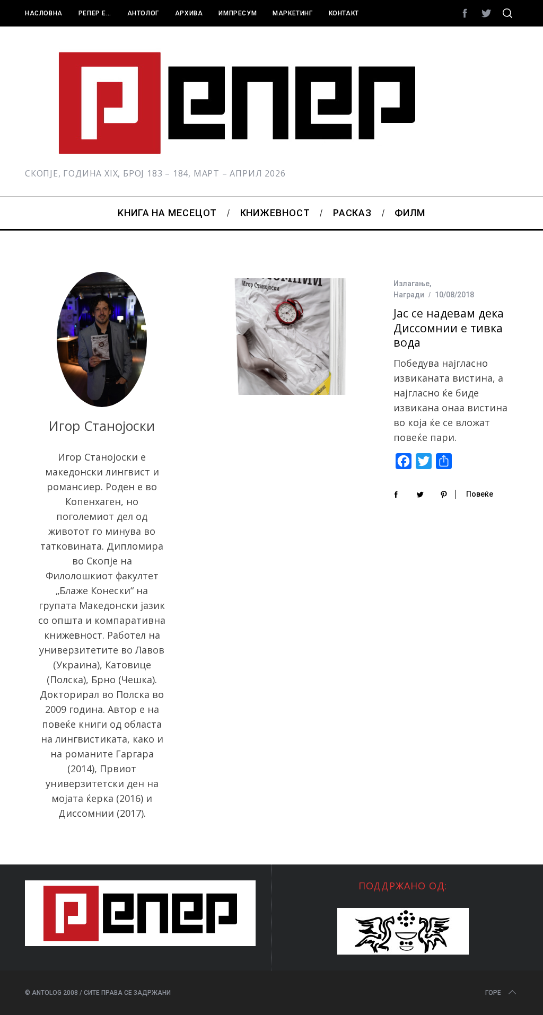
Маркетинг (292, 13)
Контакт (344, 13)
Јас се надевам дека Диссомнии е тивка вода (448, 327)
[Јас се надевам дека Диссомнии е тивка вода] (290, 336)
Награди (408, 294)
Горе (493, 992)
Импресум (237, 13)
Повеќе (479, 494)
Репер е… (94, 13)
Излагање (411, 283)
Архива (189, 13)
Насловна (44, 13)
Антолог (143, 13)
